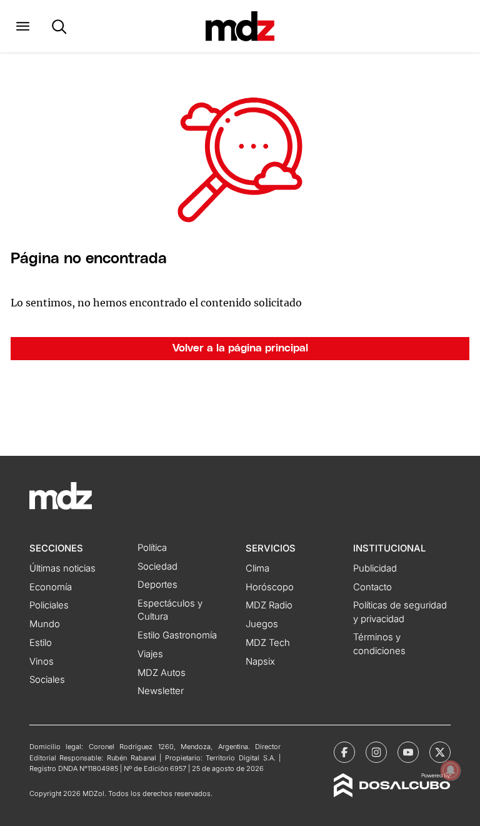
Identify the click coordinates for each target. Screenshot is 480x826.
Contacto (372, 587)
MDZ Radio (269, 605)
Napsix (260, 661)
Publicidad (375, 568)
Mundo (44, 624)
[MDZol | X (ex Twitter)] (440, 752)
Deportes (158, 584)
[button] (22, 26)
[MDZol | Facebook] (344, 752)
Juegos (262, 624)
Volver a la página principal (240, 348)
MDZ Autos (162, 672)
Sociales (47, 679)
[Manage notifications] (451, 770)
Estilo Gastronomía (177, 635)
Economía (50, 587)
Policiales (49, 605)
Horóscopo (270, 587)
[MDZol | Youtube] (408, 752)
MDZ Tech (268, 642)
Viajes (150, 654)
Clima (257, 568)
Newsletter (161, 691)
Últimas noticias (62, 568)
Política (152, 547)
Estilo (40, 642)
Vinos (41, 661)
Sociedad (158, 566)
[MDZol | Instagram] (376, 752)
